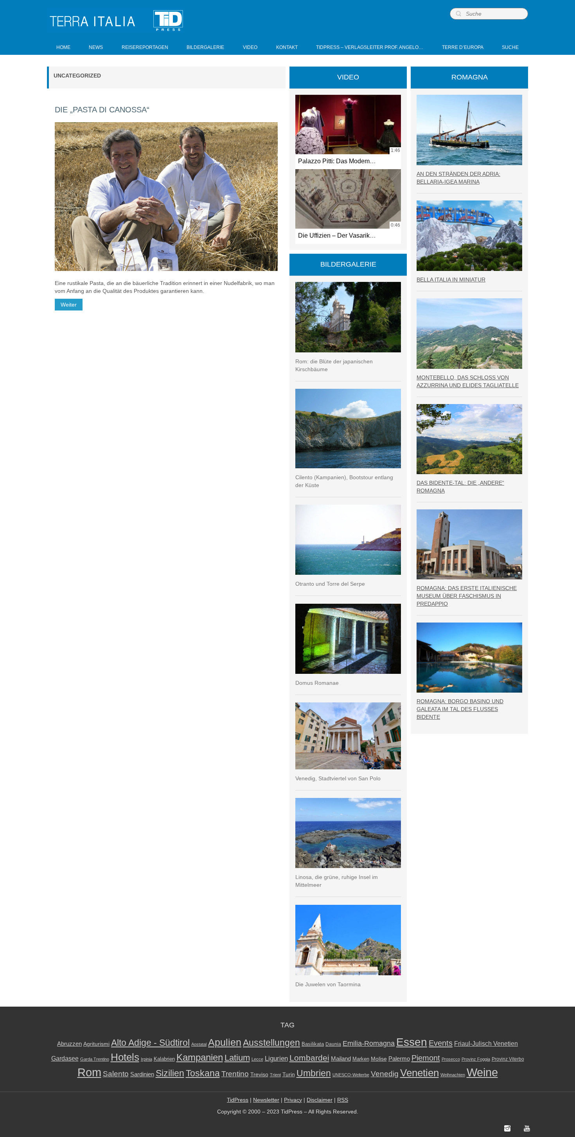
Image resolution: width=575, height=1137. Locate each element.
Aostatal (199, 1044)
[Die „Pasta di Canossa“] (166, 196)
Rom (89, 1072)
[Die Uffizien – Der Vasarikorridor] (348, 199)
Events (441, 1043)
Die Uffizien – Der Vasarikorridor (343, 235)
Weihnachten (452, 1074)
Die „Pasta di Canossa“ (102, 109)
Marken (360, 1059)
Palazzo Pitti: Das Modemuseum (343, 160)
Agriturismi (96, 1044)
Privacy (293, 1100)
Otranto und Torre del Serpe (330, 584)
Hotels (125, 1057)
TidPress (237, 1100)
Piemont (425, 1058)
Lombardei (309, 1057)
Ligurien (276, 1058)
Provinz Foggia (476, 1059)
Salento (116, 1074)
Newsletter (266, 1100)
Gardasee (65, 1058)
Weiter (69, 304)
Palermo (399, 1058)
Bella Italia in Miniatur (451, 279)
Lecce (257, 1059)
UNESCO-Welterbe (350, 1074)
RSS (342, 1100)
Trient (275, 1074)
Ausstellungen (271, 1043)
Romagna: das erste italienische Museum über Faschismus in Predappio (467, 596)
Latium (237, 1058)
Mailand (341, 1059)
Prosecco (451, 1059)
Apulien (224, 1042)
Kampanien (199, 1057)
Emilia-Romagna (369, 1043)
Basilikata (313, 1044)
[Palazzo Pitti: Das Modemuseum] (348, 124)
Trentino (235, 1074)
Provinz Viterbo (508, 1059)
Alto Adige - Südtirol (150, 1043)
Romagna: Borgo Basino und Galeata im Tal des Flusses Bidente (460, 709)
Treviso (259, 1074)
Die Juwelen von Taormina (328, 984)
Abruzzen (69, 1043)
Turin (288, 1074)
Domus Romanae (317, 683)
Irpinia (146, 1059)
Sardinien (142, 1074)
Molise (379, 1059)
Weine (482, 1072)
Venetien (419, 1073)
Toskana (203, 1073)
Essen (411, 1042)
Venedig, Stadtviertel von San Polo (338, 778)
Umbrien (313, 1073)
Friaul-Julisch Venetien (486, 1043)
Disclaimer (319, 1100)
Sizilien (170, 1073)
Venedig (385, 1073)
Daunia (333, 1044)
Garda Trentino (94, 1059)
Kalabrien (164, 1059)
